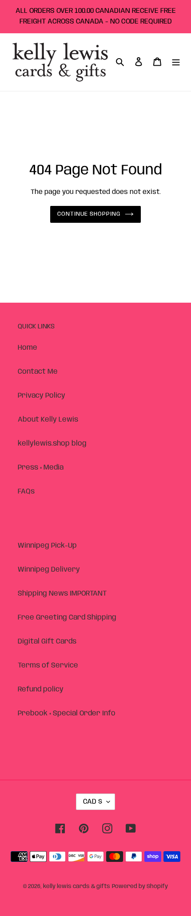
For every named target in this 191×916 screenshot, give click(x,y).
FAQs (26, 491)
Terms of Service (48, 665)
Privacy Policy (41, 395)
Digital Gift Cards (47, 641)
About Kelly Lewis (48, 419)
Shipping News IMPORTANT (62, 593)
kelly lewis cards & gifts (76, 886)
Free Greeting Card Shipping (67, 617)
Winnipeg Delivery (49, 569)
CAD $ (92, 801)
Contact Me (38, 371)
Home (27, 347)
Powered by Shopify (140, 886)
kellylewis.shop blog (52, 443)
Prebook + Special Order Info (66, 713)
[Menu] (176, 62)
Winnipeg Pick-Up (47, 545)
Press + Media (41, 467)
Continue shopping (89, 214)
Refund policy (41, 689)
